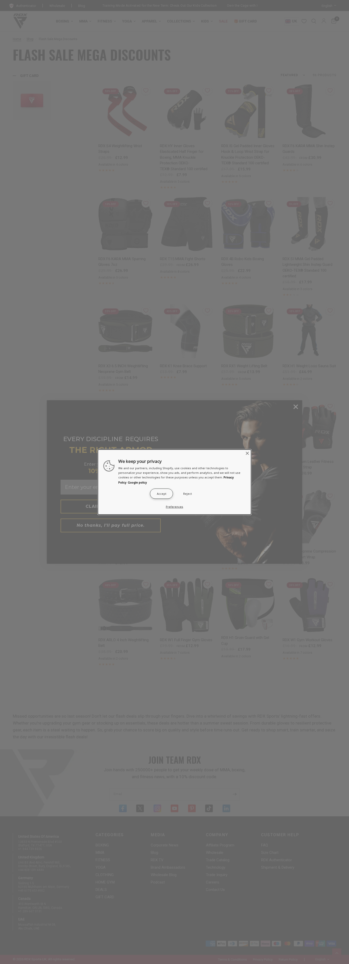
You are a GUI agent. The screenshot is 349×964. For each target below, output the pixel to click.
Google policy (137, 482)
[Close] (247, 453)
